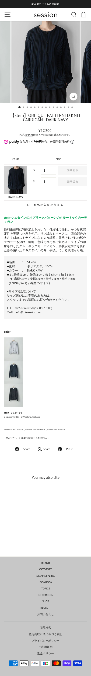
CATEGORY (45, 569)
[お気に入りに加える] (29, 492)
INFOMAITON (45, 595)
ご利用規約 (45, 647)
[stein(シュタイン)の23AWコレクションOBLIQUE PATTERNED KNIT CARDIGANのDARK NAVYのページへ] (45, 372)
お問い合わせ (45, 614)
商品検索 (45, 627)
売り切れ (72, 170)
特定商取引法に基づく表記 (45, 634)
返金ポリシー (45, 653)
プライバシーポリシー (46, 640)
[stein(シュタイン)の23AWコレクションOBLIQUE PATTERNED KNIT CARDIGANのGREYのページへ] (45, 349)
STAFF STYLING (45, 575)
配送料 (29, 134)
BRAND (45, 563)
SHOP (45, 601)
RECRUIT (45, 607)
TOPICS (45, 588)
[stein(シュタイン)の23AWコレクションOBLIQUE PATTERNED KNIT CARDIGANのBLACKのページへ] (45, 395)
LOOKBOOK (45, 582)
